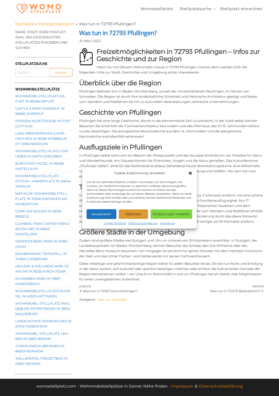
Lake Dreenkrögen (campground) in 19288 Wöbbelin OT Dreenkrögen (41, 138)
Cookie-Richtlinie (115, 223)
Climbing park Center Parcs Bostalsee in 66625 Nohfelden (42, 229)
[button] (190, 173)
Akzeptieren (101, 214)
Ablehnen (133, 214)
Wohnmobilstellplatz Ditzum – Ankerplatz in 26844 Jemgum (43, 181)
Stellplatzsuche (195, 9)
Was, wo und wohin (112, 300)
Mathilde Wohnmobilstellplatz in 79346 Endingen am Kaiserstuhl (41, 198)
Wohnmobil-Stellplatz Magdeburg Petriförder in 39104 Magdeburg (43, 308)
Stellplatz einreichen (241, 9)
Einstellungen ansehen (171, 214)
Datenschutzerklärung (143, 223)
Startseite (24, 24)
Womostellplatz (157, 9)
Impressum (167, 223)
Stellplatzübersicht (56, 24)
